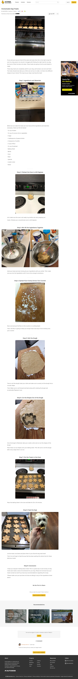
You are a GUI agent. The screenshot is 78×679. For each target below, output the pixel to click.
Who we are (52, 668)
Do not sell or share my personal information (50, 676)
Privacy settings (36, 676)
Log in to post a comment (39, 652)
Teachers (29, 2)
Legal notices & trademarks (67, 676)
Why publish (52, 660)
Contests (23, 2)
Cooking (10, 11)
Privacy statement (28, 676)
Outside (38, 664)
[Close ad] (77, 62)
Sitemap (52, 666)
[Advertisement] (69, 78)
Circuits (31, 660)
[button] (57, 14)
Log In (68, 2)
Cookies (15, 11)
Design (30, 664)
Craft (30, 666)
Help (51, 664)
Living (38, 662)
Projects (17, 2)
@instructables (70, 660)
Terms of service (19, 676)
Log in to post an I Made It (39, 595)
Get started (52, 662)
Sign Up (74, 2)
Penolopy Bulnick (25, 644)
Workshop (31, 662)
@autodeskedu (70, 663)
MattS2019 (5, 11)
